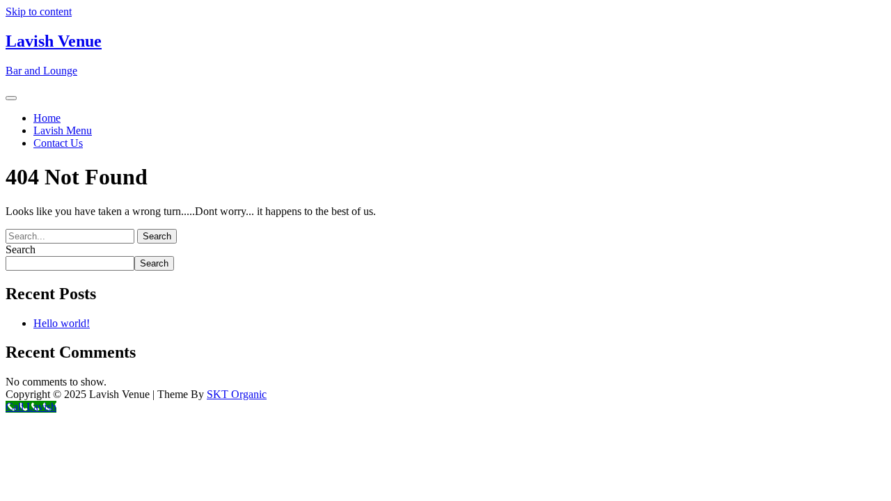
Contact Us (58, 143)
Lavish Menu (62, 130)
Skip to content (39, 11)
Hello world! (61, 323)
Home (47, 118)
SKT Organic (237, 394)
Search (21, 249)
